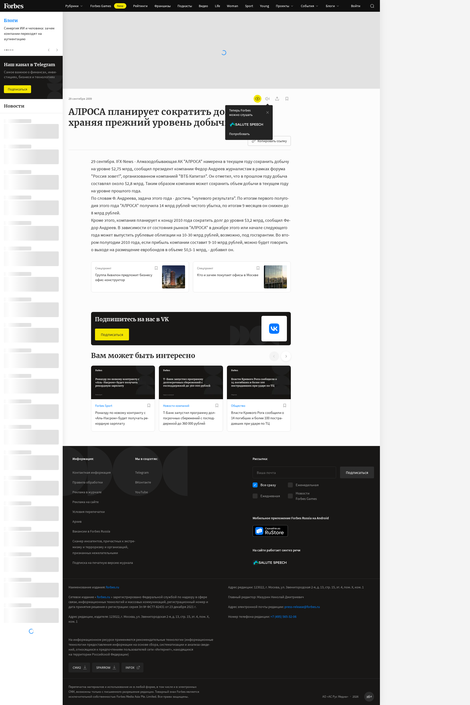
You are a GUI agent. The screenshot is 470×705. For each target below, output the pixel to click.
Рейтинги (140, 6)
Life (217, 6)
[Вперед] (299, 278)
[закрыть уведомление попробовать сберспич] (267, 112)
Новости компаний (176, 406)
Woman (232, 6)
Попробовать (239, 134)
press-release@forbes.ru (302, 607)
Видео (203, 6)
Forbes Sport (103, 406)
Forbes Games (106, 6)
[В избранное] (156, 268)
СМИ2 (77, 667)
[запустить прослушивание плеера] (267, 99)
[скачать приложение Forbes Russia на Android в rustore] (270, 531)
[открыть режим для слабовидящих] (257, 99)
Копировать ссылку (272, 141)
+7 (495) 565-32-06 (283, 616)
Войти (355, 6)
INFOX (130, 667)
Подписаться (112, 334)
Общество (238, 406)
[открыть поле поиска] (372, 6)
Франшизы (162, 6)
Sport (249, 6)
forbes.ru (112, 587)
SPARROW (103, 667)
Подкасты (184, 6)
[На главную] (14, 5)
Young (264, 6)
